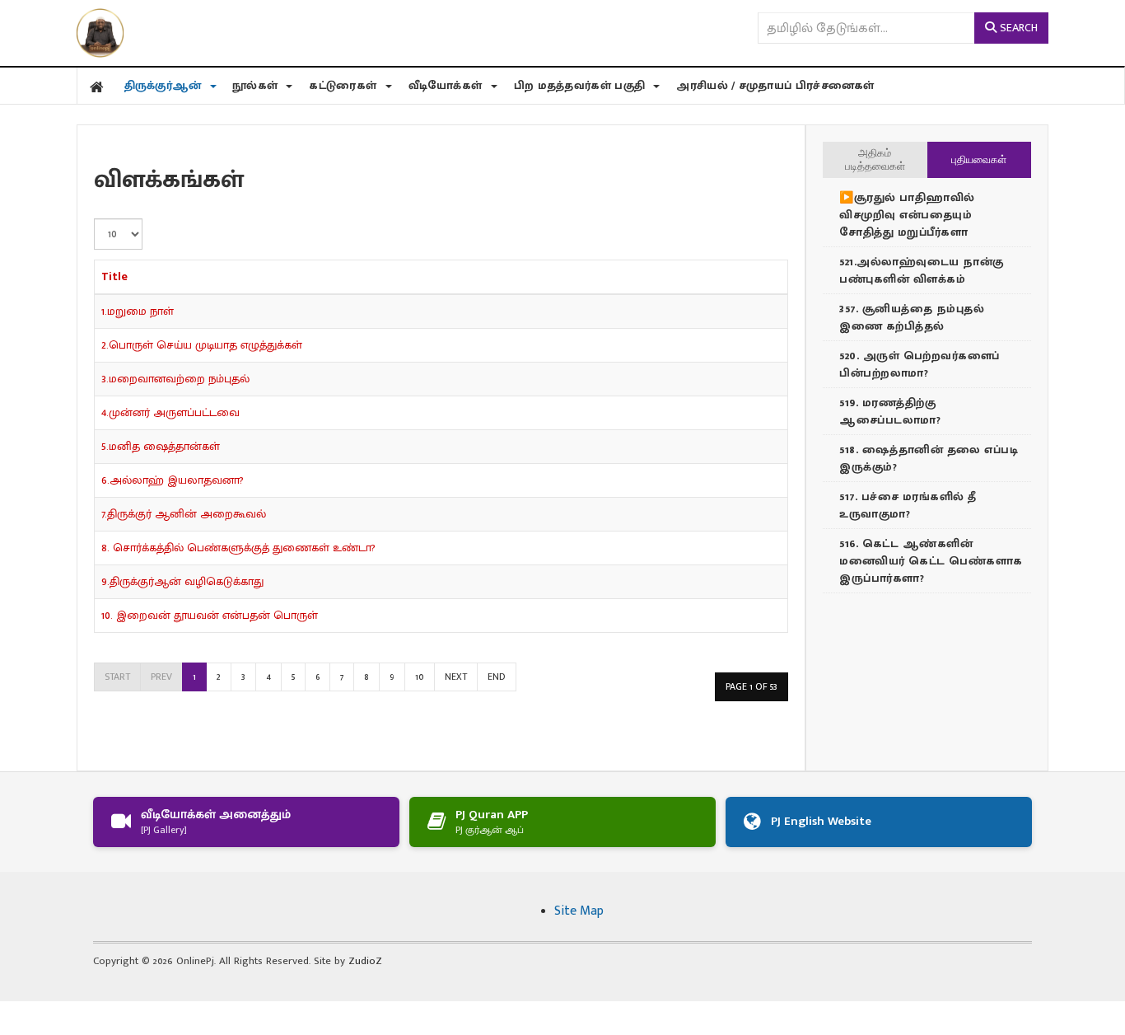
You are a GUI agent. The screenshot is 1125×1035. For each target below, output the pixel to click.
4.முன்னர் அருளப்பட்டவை (170, 412)
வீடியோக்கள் (447, 85)
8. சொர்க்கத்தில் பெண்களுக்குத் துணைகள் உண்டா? (238, 547)
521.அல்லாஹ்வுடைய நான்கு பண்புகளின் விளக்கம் (921, 270)
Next (456, 676)
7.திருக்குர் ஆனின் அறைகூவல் (183, 513)
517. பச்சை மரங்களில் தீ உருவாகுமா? (908, 505)
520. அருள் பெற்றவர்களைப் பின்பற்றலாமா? (919, 364)
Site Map (579, 911)
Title (114, 276)
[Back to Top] (16, 1018)
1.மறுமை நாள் (137, 311)
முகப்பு (97, 86)
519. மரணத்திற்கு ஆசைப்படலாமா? (890, 411)
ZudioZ (365, 961)
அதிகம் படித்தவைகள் (875, 159)
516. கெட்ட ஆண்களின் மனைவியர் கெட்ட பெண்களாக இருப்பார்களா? (931, 561)
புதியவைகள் (978, 159)
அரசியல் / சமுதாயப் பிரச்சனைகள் (775, 85)
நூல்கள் (257, 85)
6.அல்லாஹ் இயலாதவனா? (172, 480)
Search (1017, 27)
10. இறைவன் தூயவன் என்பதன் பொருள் (209, 615)
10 (419, 676)
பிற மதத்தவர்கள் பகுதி (581, 85)
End (497, 676)
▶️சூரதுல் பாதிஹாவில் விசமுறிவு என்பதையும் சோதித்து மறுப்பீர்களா (907, 214)
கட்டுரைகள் (344, 85)
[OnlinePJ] (100, 33)
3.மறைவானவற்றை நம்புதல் (175, 378)
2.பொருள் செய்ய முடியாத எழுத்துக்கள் (201, 344)
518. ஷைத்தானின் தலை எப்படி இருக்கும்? (928, 458)
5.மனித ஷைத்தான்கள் (160, 446)
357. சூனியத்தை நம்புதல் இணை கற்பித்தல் (911, 317)
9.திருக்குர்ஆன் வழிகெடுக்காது (182, 581)
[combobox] (866, 28)
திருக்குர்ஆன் (164, 85)
